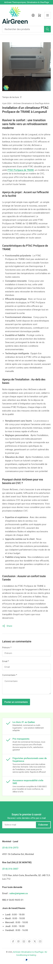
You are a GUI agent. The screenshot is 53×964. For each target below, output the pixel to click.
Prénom (6, 647)
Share (9, 626)
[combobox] (26, 29)
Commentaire (9, 675)
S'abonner (43, 824)
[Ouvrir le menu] (47, 15)
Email (5, 661)
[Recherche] (47, 29)
